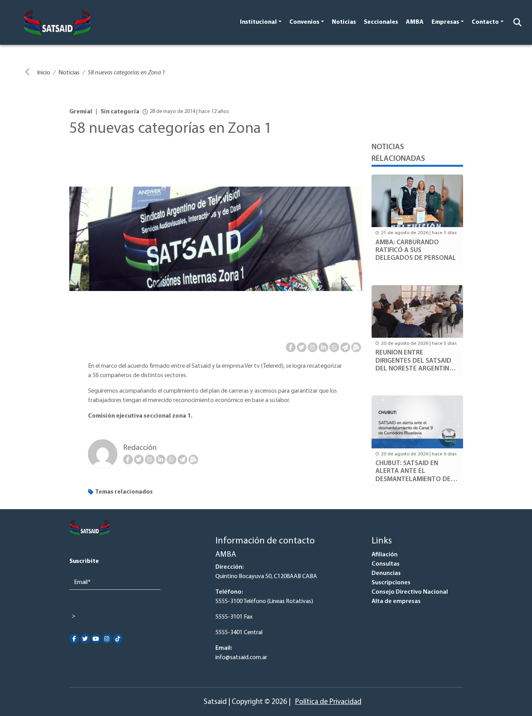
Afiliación (385, 555)
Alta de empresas (396, 601)
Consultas (386, 564)
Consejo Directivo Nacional (410, 592)
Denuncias (386, 573)
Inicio (43, 73)
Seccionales (381, 22)
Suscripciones (391, 583)
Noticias (344, 22)
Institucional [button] (258, 22)
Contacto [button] (485, 22)
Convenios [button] (304, 22)
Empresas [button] (445, 22)
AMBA (415, 22)
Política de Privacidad (328, 702)
